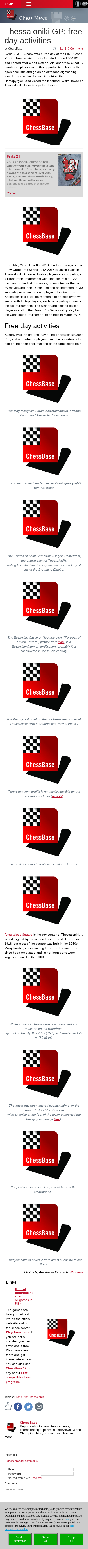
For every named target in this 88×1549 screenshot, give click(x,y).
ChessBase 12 (16, 1368)
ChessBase (28, 1422)
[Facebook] (18, 1406)
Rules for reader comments (21, 1461)
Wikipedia (76, 1272)
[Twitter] (29, 1406)
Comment (11, 1483)
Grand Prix (21, 1397)
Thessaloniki (36, 1397)
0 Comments (75, 48)
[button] (29, 4)
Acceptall (71, 1539)
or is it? (57, 796)
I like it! (62, 48)
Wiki (61, 642)
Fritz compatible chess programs (18, 1377)
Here (66, 1519)
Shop (9, 3)
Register (37, 1478)
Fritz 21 (13, 156)
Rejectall (45, 1539)
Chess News (33, 18)
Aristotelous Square (18, 934)
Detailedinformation (20, 1539)
